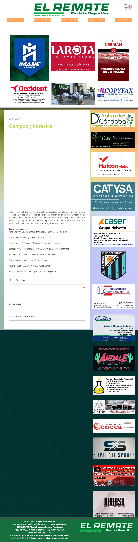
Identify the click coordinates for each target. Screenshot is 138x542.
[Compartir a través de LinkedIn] (23, 280)
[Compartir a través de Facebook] (10, 280)
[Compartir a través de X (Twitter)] (17, 280)
